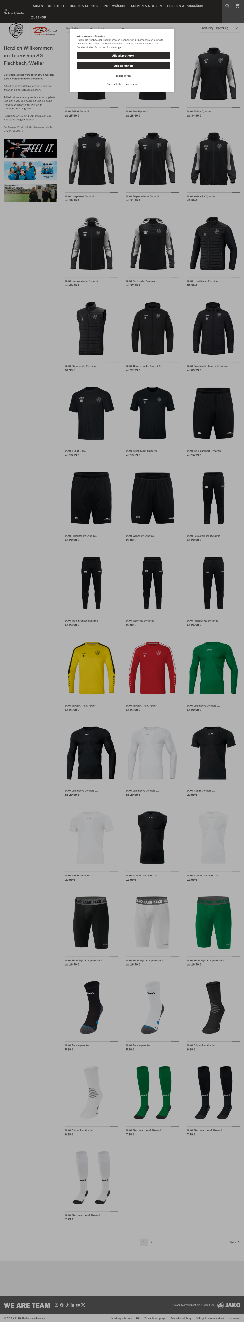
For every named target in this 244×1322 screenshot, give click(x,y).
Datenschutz (114, 84)
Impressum (131, 84)
